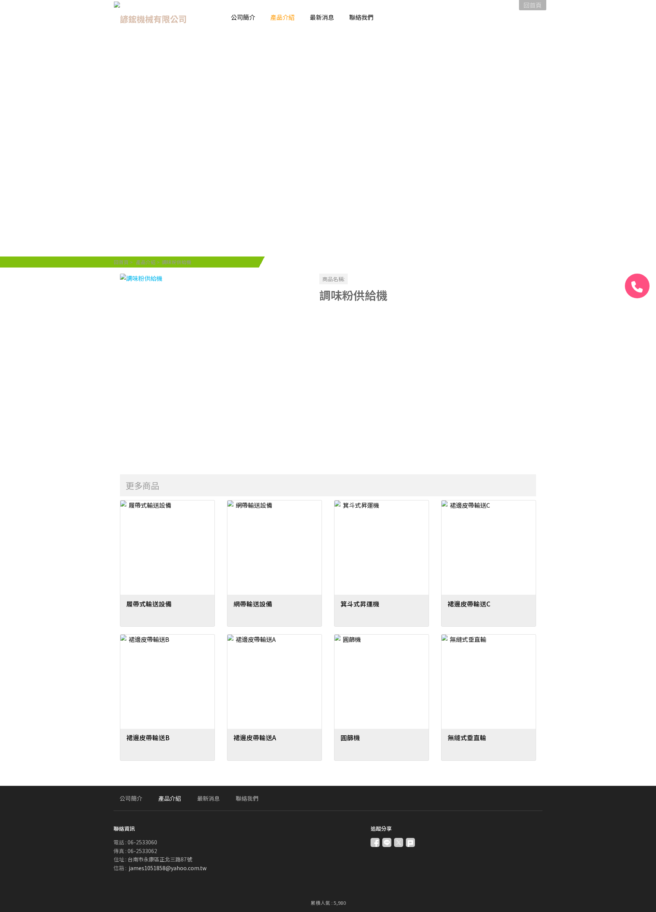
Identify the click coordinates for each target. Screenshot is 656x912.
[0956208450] (637, 286)
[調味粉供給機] (213, 367)
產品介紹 (146, 262)
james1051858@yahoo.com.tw (168, 868)
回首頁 (121, 262)
